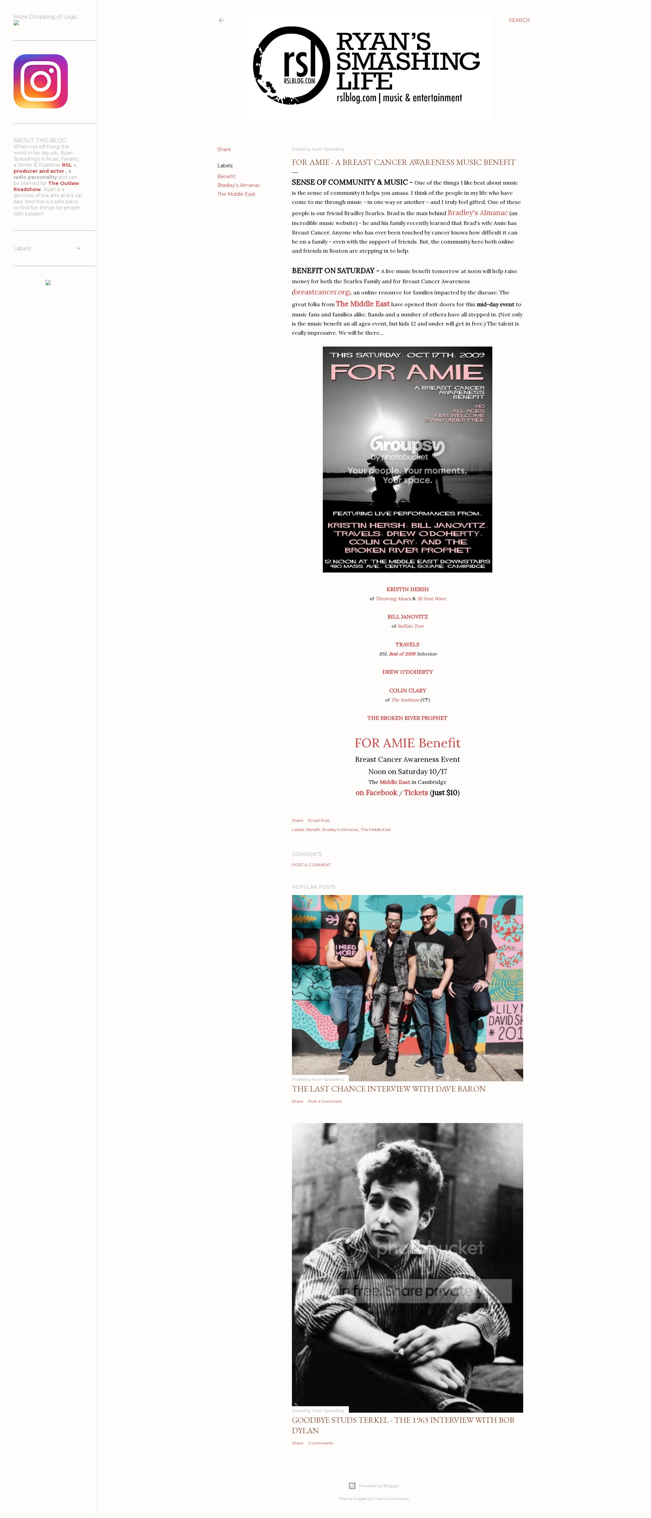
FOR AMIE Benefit (408, 742)
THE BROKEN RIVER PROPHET (408, 717)
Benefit (226, 176)
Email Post (319, 820)
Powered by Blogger (379, 1485)
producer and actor (39, 171)
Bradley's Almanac (238, 185)
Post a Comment (311, 864)
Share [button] (224, 149)
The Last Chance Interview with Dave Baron (389, 1088)
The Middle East (236, 194)
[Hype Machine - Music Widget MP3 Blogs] (48, 283)
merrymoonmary (391, 1498)
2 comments (320, 1443)
